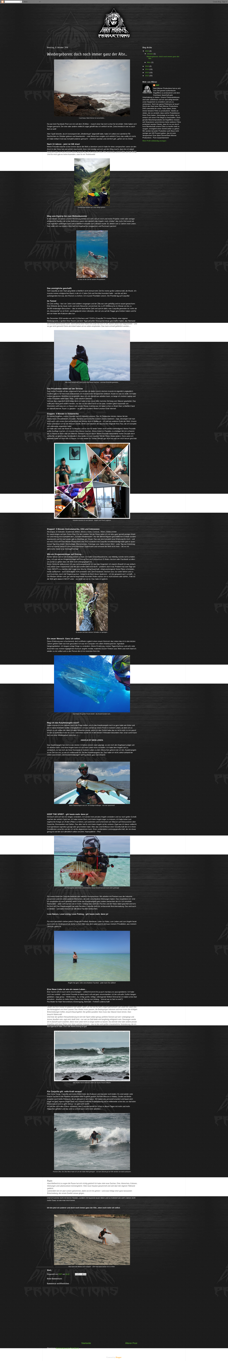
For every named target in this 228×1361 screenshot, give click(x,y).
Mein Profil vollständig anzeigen (154, 141)
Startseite (86, 1343)
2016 (147, 51)
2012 (147, 76)
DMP (60, 1274)
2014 (147, 69)
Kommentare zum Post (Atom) (67, 1348)
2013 (147, 72)
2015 (147, 66)
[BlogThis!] (78, 1274)
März (149, 62)
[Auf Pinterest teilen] (85, 1274)
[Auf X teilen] (80, 1274)
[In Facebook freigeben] (83, 1274)
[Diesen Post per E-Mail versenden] (76, 1274)
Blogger (118, 1357)
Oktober (150, 54)
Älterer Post (131, 1343)
